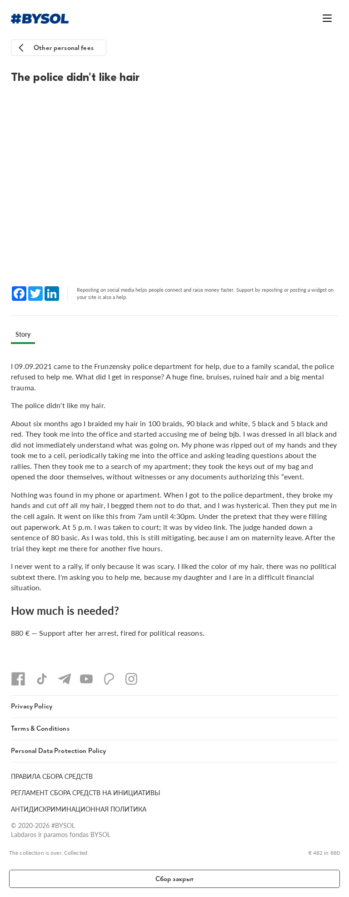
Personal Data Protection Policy (58, 751)
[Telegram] (64, 679)
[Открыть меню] (327, 18)
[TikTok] (42, 679)
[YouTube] (86, 679)
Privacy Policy (31, 706)
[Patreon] (109, 679)
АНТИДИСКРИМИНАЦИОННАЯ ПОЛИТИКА (78, 808)
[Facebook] (18, 679)
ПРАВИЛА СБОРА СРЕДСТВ (52, 776)
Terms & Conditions (40, 728)
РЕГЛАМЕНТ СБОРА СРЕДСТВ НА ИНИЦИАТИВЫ (85, 792)
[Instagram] (131, 678)
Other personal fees (64, 48)
